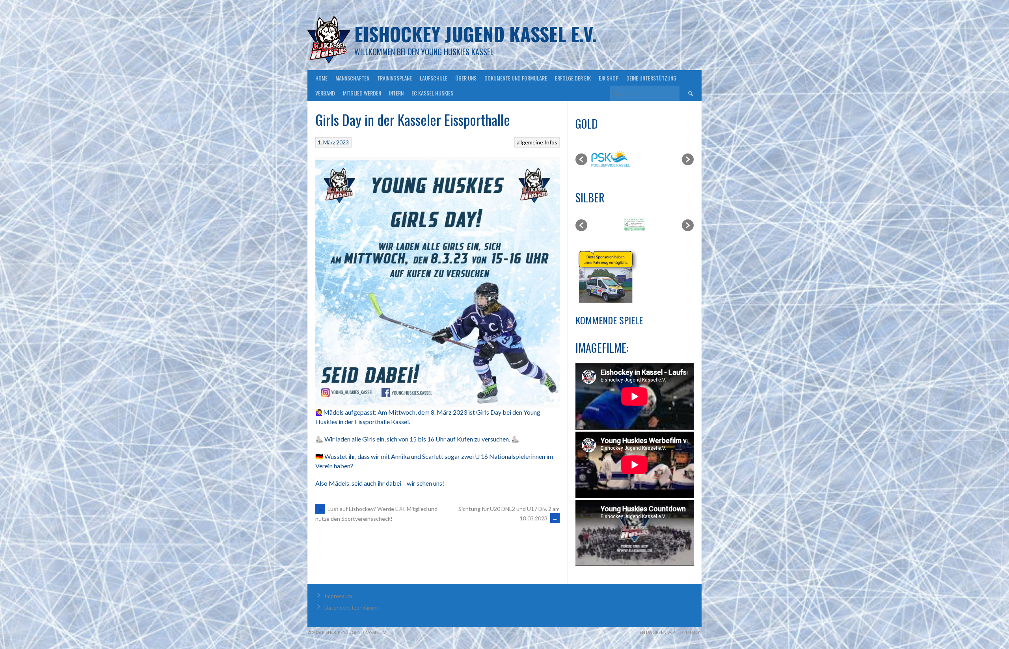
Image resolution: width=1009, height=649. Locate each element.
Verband (325, 93)
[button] (581, 159)
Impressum (338, 596)
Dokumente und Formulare (515, 78)
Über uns (466, 78)
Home (321, 78)
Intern (396, 93)
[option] (593, 159)
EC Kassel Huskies (432, 93)
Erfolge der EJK (573, 78)
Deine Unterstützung (651, 78)
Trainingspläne (394, 78)
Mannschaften (352, 78)
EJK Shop (608, 78)
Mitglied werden (362, 93)
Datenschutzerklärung (352, 607)
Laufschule (433, 78)
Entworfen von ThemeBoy (671, 632)
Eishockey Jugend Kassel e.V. (475, 34)
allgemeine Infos (537, 142)
